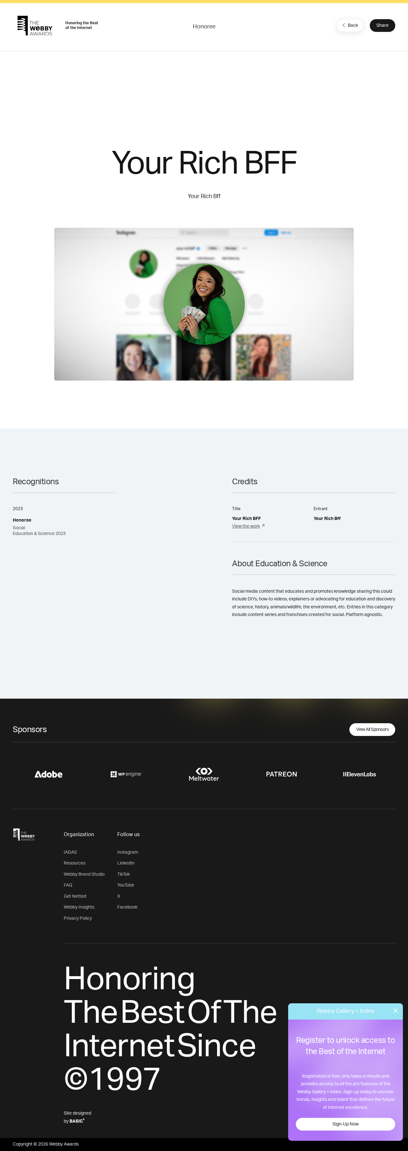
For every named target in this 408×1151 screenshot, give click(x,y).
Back (353, 25)
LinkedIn (126, 863)
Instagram (127, 852)
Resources (74, 863)
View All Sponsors (372, 729)
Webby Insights (79, 907)
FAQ (68, 885)
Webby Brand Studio (84, 874)
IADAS (70, 852)
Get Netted (75, 896)
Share (382, 25)
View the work (246, 526)
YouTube (125, 885)
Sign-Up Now (345, 1124)
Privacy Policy (78, 918)
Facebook (127, 907)
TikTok (123, 874)
